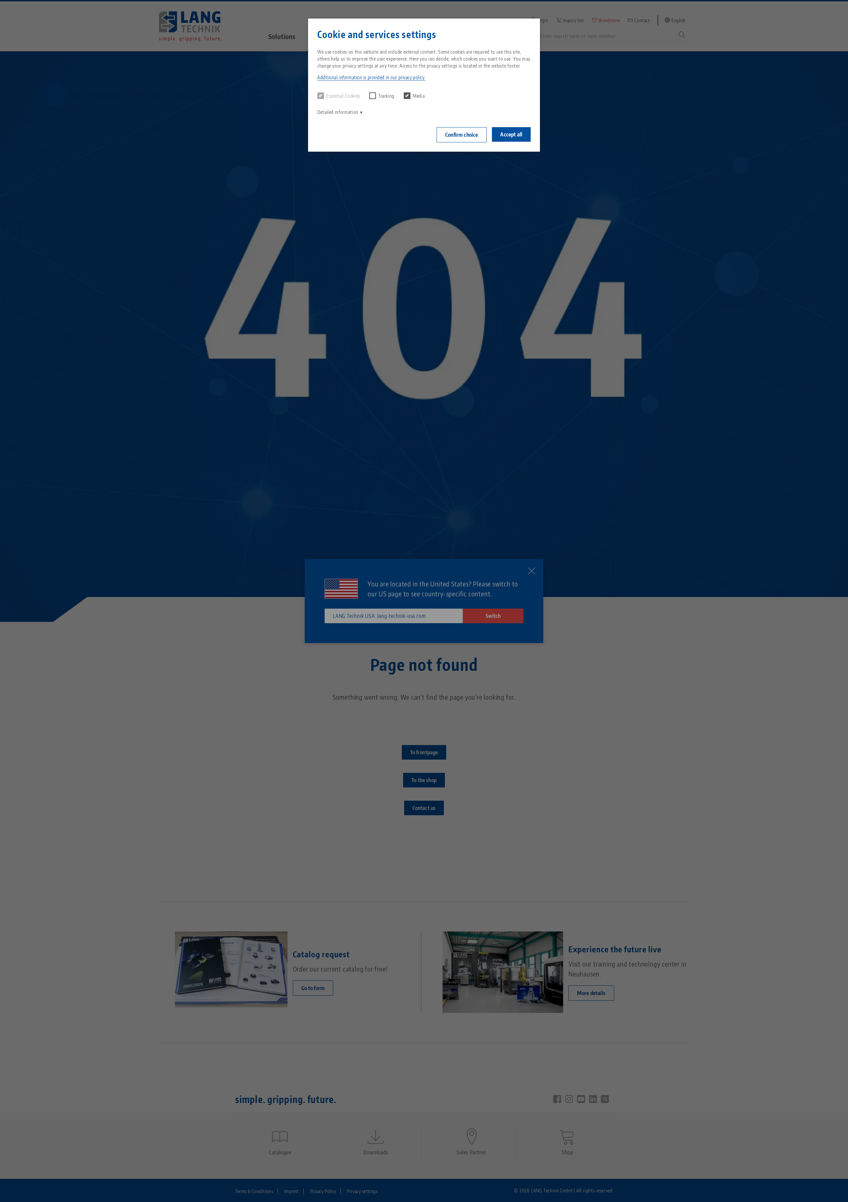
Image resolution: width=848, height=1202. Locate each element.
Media (419, 96)
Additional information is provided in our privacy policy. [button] (371, 77)
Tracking (386, 96)
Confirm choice (461, 134)
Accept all (511, 134)
